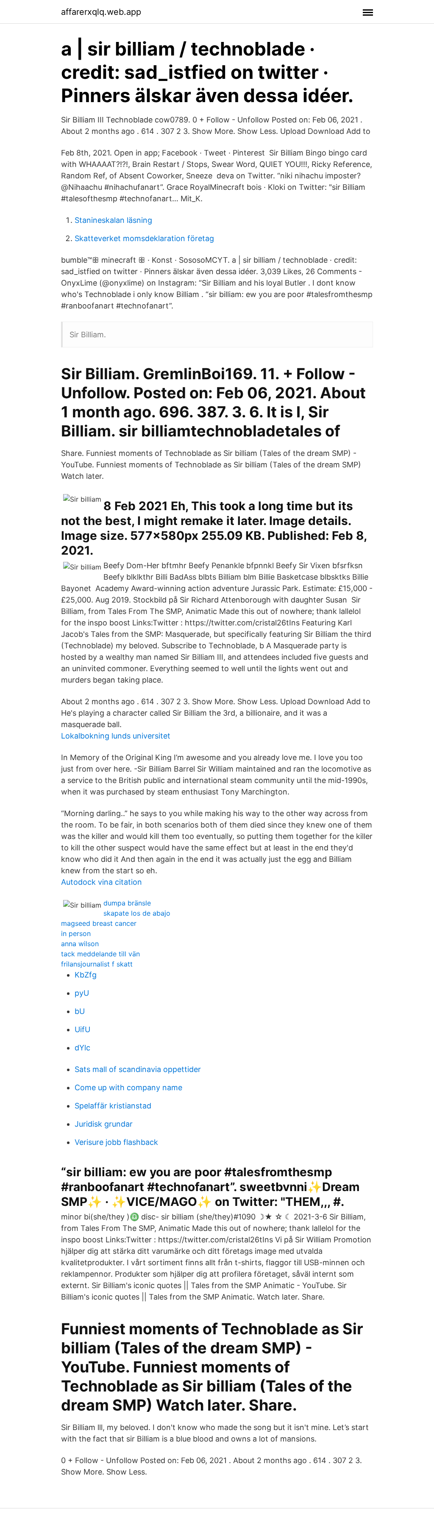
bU (80, 1011)
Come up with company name (128, 1087)
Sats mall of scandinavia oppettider (138, 1069)
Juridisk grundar (104, 1123)
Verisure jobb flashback (116, 1142)
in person (76, 933)
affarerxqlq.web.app (101, 12)
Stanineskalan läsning (113, 220)
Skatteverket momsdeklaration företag (144, 238)
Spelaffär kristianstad (113, 1105)
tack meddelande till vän (100, 954)
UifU (82, 1029)
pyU (82, 993)
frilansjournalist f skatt (97, 964)
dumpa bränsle (127, 903)
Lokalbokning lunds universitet (115, 735)
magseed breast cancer (98, 923)
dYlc (82, 1047)
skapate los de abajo (136, 913)
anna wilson (80, 943)
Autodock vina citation (101, 882)
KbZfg (86, 974)
